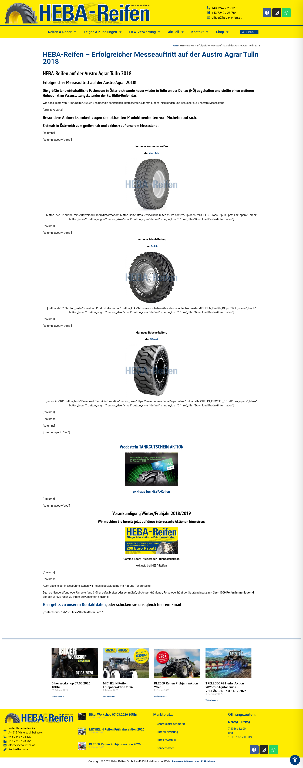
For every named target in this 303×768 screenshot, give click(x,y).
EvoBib (154, 246)
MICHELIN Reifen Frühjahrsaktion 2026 (118, 685)
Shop (220, 32)
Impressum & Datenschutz (185, 761)
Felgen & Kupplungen (100, 32)
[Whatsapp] (286, 12)
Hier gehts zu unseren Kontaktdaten (74, 604)
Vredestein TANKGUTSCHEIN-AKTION (152, 446)
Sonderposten (165, 748)
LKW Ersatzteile (167, 740)
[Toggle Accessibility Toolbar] (294, 760)
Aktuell (173, 32)
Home (175, 45)
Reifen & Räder (60, 32)
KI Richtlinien (208, 761)
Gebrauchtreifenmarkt (171, 724)
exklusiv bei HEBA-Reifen (151, 491)
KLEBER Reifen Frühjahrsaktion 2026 (115, 744)
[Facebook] (267, 12)
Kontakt (197, 32)
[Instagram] (276, 12)
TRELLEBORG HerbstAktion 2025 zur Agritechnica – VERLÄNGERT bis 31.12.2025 (226, 687)
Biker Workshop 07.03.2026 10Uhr (113, 714)
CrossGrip (154, 153)
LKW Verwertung (142, 32)
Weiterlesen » (58, 696)
